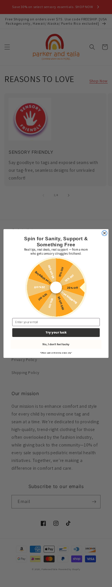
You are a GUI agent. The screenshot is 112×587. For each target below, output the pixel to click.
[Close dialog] (104, 233)
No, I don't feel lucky (56, 344)
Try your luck (56, 332)
